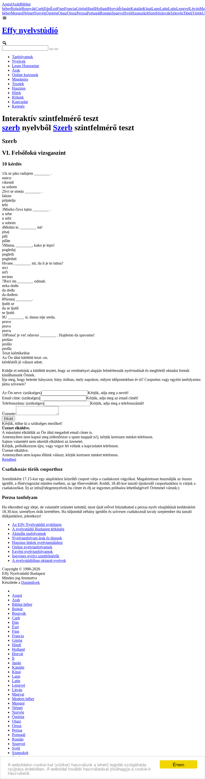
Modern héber (23, 699)
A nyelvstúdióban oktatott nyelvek (39, 560)
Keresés (18, 106)
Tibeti (187, 13)
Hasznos (19, 88)
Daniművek (30, 582)
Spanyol (118, 13)
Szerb (153, 13)
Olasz (62, 13)
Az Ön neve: (22, 393)
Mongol (17, 13)
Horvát (113, 8)
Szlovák (164, 13)
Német (28, 13)
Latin (164, 8)
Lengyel (182, 8)
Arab (16, 4)
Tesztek (18, 84)
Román (106, 13)
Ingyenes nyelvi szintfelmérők (35, 556)
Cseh (40, 8)
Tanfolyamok (22, 57)
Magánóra (20, 79)
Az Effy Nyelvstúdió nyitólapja (37, 524)
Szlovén (176, 13)
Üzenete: (9, 414)
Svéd (128, 13)
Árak (16, 70)
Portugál (93, 13)
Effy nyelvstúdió (30, 30)
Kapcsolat (20, 102)
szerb (11, 127)
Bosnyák (29, 8)
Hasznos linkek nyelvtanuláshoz (37, 542)
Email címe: (21, 398)
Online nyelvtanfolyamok (32, 547)
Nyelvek (19, 61)
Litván (194, 8)
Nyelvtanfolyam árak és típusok (37, 538)
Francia (70, 8)
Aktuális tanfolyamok (29, 533)
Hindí (90, 8)
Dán (47, 8)
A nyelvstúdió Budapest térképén (38, 529)
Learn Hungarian (25, 66)
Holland (101, 8)
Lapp (156, 8)
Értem (178, 764)
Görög (81, 8)
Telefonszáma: (23, 403)
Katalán (136, 8)
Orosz (71, 13)
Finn (60, 8)
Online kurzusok (25, 75)
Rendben (9, 459)
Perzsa (81, 13)
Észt (53, 8)
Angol (7, 4)
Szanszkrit (140, 13)
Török (197, 13)
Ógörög (52, 13)
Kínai (147, 8)
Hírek (16, 93)
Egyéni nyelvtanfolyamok (32, 551)
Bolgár (16, 8)
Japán (126, 8)
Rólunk (18, 97)
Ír (120, 8)
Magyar (18, 694)
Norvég (40, 13)
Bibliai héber (22, 604)
